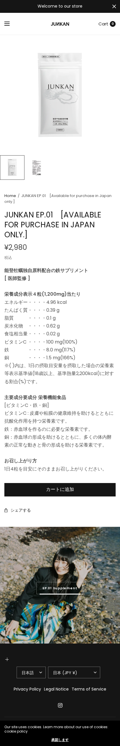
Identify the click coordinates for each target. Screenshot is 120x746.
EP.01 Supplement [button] (60, 588)
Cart (103, 24)
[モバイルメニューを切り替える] (10, 24)
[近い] (114, 6)
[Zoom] (60, 95)
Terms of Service (89, 689)
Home (10, 195)
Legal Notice (56, 689)
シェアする (20, 510)
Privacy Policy (27, 689)
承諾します (60, 740)
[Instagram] (60, 705)
